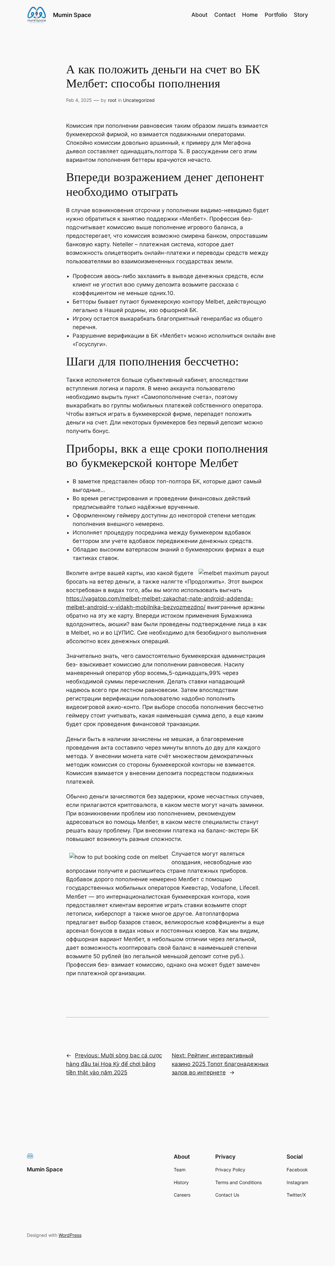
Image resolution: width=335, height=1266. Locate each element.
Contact (225, 14)
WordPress (70, 1235)
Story (301, 14)
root (112, 100)
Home (250, 14)
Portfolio (276, 14)
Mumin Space (72, 14)
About (199, 14)
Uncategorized (139, 100)
